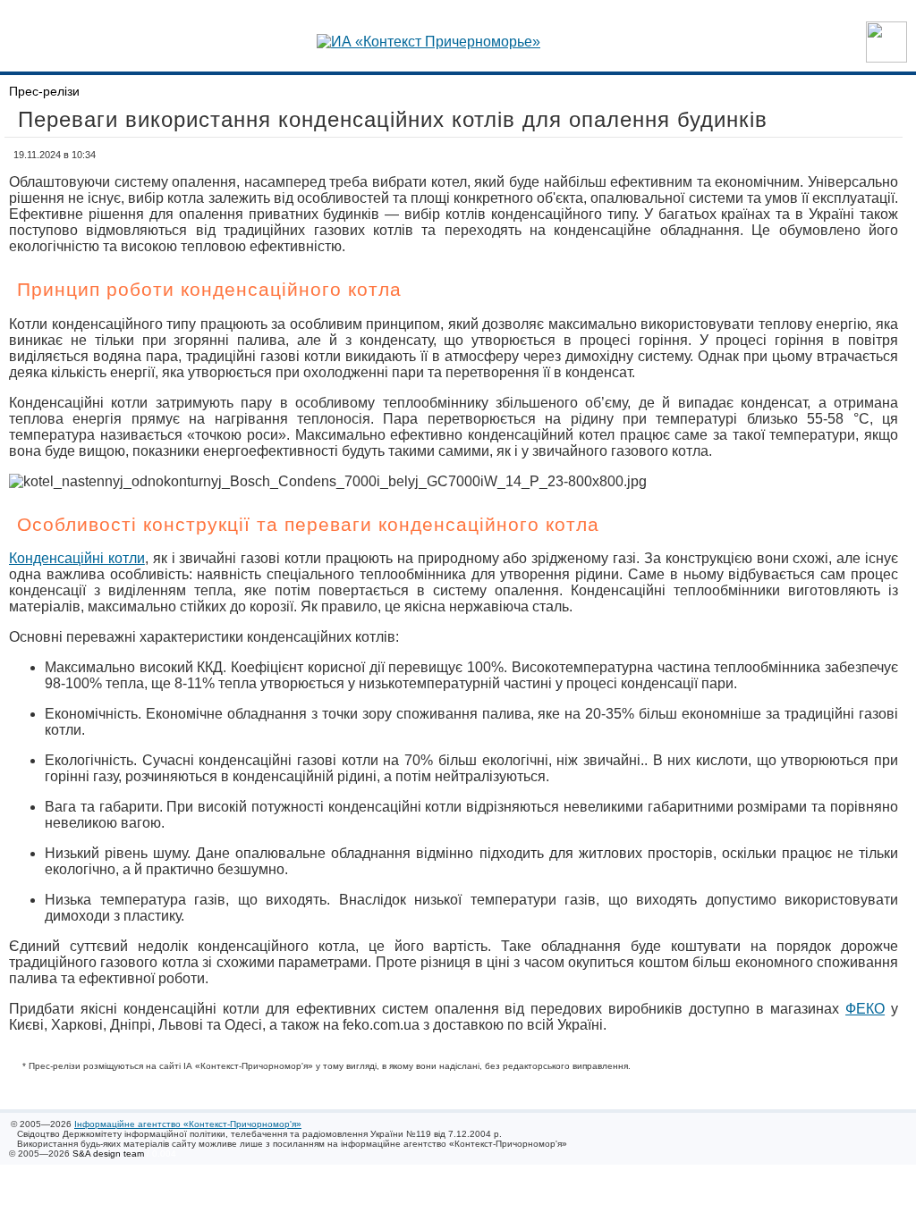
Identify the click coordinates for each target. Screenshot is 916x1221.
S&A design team (108, 1153)
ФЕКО (865, 1008)
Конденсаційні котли (77, 558)
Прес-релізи (44, 91)
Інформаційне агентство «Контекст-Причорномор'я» (187, 1124)
